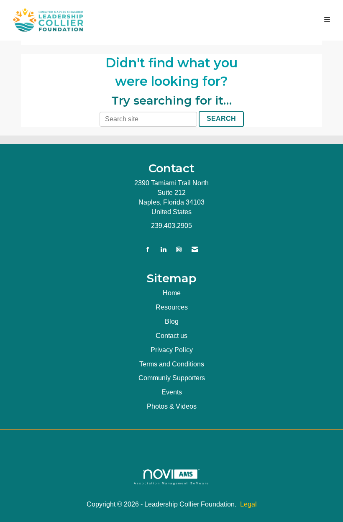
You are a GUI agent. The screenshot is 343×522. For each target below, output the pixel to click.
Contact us (171, 335)
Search (221, 118)
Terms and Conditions (171, 364)
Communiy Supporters (171, 377)
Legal (248, 504)
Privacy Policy (172, 349)
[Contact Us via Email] (194, 249)
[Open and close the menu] (216, 20)
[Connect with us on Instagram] (179, 249)
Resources (172, 307)
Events (171, 392)
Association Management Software (171, 483)
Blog (172, 321)
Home (172, 293)
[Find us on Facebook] (148, 249)
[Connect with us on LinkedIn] (163, 249)
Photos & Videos (172, 406)
